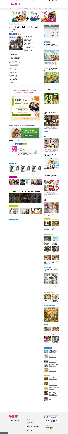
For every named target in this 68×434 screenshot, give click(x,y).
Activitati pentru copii (14, 206)
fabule (14, 140)
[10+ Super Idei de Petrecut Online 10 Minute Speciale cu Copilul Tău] (46, 399)
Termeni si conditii (29, 430)
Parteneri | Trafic (29, 423)
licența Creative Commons (20, 125)
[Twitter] (56, 0)
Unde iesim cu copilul (48, 234)
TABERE (22, 8)
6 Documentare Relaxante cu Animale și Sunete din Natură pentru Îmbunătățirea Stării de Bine (54, 383)
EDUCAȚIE (45, 8)
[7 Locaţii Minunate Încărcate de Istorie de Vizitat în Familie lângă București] (47, 248)
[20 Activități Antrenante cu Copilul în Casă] (46, 388)
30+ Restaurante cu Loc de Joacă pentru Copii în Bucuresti (55, 262)
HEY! (10, 8)
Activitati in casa (51, 389)
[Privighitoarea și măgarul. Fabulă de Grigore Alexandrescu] (25, 168)
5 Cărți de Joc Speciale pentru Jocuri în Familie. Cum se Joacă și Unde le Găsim (51, 177)
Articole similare (13, 163)
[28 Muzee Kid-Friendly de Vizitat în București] (55, 248)
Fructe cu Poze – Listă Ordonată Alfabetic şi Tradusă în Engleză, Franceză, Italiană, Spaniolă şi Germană (47, 228)
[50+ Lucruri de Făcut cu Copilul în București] (51, 98)
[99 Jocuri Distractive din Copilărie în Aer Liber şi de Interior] (36, 211)
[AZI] (14, 198)
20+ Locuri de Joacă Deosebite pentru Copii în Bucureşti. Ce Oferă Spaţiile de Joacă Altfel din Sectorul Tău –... (47, 263)
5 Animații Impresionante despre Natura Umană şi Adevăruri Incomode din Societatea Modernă (53, 370)
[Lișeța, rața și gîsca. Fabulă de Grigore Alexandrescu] (36, 168)
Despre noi (28, 419)
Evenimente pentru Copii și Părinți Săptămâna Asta (25, 92)
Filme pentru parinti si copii (53, 379)
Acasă (10, 23)
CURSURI (31, 8)
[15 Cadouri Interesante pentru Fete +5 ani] (51, 207)
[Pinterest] (54, 0)
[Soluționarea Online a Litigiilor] (51, 421)
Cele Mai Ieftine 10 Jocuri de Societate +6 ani (50, 155)
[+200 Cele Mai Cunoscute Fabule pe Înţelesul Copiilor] (25, 211)
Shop (27, 427)
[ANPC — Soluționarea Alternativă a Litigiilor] (51, 417)
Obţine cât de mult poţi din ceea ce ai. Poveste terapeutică (25, 90)
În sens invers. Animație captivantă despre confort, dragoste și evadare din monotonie (54, 355)
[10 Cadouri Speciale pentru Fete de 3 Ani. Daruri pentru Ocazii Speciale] (55, 329)
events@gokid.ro (16, 420)
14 (53, 32)
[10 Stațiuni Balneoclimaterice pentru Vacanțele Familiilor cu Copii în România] (47, 238)
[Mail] (52, 0)
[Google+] (48, 0)
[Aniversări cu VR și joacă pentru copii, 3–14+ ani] (36, 182)
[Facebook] (47, 0)
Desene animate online (52, 352)
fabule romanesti (26, 140)
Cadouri (45, 168)
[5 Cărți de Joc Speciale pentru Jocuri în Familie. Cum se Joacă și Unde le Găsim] (51, 185)
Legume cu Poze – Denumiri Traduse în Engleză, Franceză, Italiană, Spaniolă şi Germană (54, 228)
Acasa (27, 418)
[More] (20, 34)
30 (51, 29)
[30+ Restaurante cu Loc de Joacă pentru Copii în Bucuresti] (55, 257)
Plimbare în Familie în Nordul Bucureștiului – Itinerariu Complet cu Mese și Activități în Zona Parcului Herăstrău (51, 46)
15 (55, 32)
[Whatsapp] (18, 34)
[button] (57, 9)
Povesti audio (46, 283)
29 (55, 35)
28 (53, 35)
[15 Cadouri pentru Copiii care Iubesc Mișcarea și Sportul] (51, 143)
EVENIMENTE (26, 8)
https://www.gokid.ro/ (20, 148)
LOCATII (35, 8)
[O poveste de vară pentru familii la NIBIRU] (14, 182)
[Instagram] (49, 0)
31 (53, 29)
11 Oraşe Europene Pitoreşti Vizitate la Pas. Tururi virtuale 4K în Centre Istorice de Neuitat (51, 111)
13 (51, 32)
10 (44, 32)
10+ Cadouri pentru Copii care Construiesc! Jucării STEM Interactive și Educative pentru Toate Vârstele (55, 343)
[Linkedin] (51, 0)
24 (44, 35)
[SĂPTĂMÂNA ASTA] (36, 198)
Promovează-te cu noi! (30, 422)
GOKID (13, 31)
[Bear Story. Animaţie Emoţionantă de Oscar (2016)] (46, 365)
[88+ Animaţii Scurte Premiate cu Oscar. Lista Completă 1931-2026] (46, 361)
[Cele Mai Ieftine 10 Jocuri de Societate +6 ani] (51, 163)
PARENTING (50, 8)
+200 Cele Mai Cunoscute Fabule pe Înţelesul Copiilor (25, 88)
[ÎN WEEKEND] (25, 198)
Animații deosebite (47, 348)
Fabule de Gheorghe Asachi (19, 140)
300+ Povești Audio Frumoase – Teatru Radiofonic (51, 270)
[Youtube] (58, 0)
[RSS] (55, 0)
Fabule (13, 23)
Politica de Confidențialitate (31, 429)
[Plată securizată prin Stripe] (49, 426)
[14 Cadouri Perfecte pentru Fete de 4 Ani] (47, 329)
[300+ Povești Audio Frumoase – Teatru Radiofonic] (14, 211)
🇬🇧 (54, 8)
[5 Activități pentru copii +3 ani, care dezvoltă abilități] (47, 296)
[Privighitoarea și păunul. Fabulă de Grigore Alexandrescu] (14, 168)
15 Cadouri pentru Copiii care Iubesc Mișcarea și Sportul (50, 134)
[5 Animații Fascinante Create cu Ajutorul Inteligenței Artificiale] (46, 351)
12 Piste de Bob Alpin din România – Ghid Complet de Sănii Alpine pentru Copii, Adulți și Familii (51, 68)
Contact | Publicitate (30, 420)
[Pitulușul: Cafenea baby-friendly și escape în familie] (25, 182)
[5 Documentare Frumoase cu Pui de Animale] (46, 378)
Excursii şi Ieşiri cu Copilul (47, 60)
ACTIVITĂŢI (40, 8)
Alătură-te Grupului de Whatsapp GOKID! (33, 426)
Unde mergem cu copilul (47, 103)
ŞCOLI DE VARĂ (17, 8)
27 (44, 29)
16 (57, 32)
